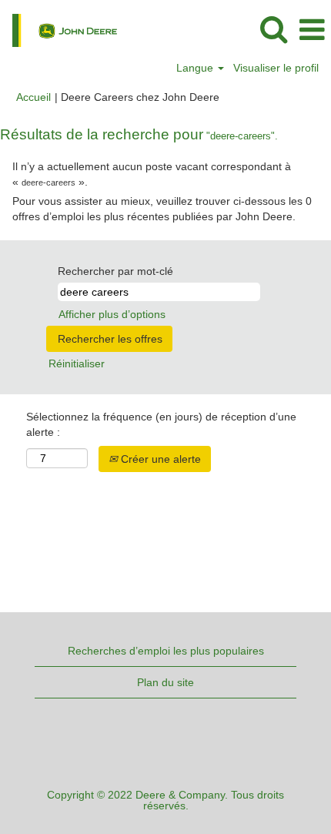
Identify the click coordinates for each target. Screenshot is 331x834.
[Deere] (59, 29)
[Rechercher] (273, 29)
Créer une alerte (159, 459)
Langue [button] (196, 68)
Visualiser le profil (276, 68)
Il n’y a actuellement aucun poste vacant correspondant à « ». (151, 174)
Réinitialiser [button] (76, 363)
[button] (312, 30)
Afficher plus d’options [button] (112, 314)
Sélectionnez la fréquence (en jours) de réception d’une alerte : (161, 424)
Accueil (33, 97)
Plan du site (165, 682)
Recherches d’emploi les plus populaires (166, 651)
